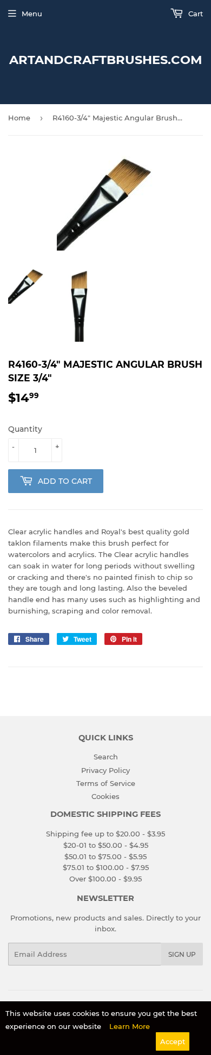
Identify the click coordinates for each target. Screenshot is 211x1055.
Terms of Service (105, 783)
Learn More (129, 1026)
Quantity (25, 429)
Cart (194, 13)
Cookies (105, 796)
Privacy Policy (105, 770)
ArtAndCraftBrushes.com (105, 59)
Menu (32, 13)
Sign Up (182, 954)
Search (106, 756)
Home (19, 117)
